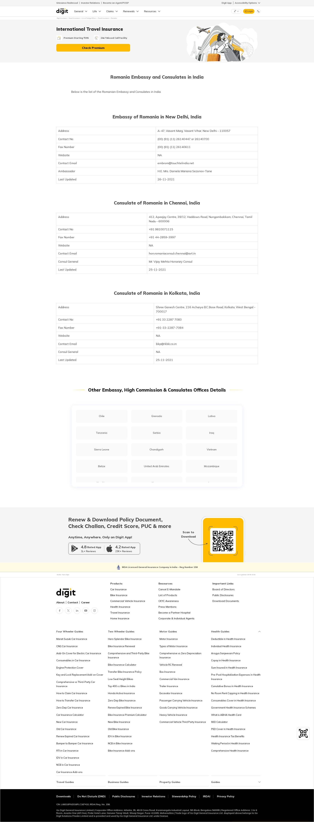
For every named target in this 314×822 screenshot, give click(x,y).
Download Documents (225, 601)
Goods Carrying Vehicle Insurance (179, 707)
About (60, 602)
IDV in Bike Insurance (120, 736)
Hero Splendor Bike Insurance (125, 638)
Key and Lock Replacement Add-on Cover (79, 674)
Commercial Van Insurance (174, 679)
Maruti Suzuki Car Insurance (71, 638)
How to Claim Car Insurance (71, 693)
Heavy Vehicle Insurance (173, 714)
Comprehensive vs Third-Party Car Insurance (75, 684)
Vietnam (212, 449)
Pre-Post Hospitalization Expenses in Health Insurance (236, 676)
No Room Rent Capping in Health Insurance (235, 693)
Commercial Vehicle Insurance (127, 601)
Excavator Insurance (171, 693)
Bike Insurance (118, 595)
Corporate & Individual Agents (176, 618)
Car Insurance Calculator (70, 714)
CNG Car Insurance (67, 646)
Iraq (211, 432)
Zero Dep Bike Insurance (122, 700)
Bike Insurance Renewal (121, 646)
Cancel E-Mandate (169, 589)
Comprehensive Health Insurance (230, 750)
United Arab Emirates (156, 466)
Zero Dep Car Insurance (69, 707)
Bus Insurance (167, 671)
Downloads (63, 796)
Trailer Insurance (169, 686)
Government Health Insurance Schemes (233, 707)
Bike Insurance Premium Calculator (127, 714)
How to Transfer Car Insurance (73, 700)
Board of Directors (223, 589)
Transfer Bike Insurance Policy (125, 671)
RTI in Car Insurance (67, 750)
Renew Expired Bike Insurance (125, 707)
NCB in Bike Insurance (120, 743)
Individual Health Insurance (226, 646)
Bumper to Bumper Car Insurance (74, 743)
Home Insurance (119, 618)
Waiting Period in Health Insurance (230, 743)
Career (85, 602)
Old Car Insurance (66, 729)
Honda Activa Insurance (121, 693)
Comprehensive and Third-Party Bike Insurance (128, 655)
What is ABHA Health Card (226, 714)
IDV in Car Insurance (67, 757)
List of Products (167, 595)
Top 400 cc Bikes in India (121, 686)
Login (250, 11)
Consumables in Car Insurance (73, 660)
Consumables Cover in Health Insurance (233, 700)
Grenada (156, 416)
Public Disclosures (223, 595)
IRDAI (206, 796)
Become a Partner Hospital (174, 612)
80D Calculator (219, 721)
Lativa (211, 416)
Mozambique (211, 466)
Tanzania (101, 432)
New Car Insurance (67, 721)
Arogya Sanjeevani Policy (225, 653)
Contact (73, 602)
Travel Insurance (120, 612)
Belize (101, 466)
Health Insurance (120, 606)
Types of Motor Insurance (174, 646)
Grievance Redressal (67, 2)
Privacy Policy (225, 796)
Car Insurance (118, 589)
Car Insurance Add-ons (69, 772)
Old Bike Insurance (118, 729)
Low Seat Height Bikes (120, 679)
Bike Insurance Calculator (122, 664)
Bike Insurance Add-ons (121, 750)
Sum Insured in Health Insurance (229, 667)
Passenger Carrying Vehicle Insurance (181, 700)
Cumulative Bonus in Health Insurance (232, 686)
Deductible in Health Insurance (228, 638)
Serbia (156, 432)
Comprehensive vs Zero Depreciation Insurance (180, 655)
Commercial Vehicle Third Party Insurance (183, 721)
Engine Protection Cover (69, 667)
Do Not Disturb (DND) (91, 796)
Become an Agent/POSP (116, 2)
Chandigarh (157, 449)
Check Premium (93, 48)
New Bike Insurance (119, 721)
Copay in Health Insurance (226, 660)
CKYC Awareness (168, 601)
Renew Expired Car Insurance (72, 736)
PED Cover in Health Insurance (228, 729)
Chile (101, 416)
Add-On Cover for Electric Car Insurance (78, 653)
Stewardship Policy (184, 796)
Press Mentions (167, 606)
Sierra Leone (101, 449)
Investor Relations (90, 2)
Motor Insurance (169, 638)
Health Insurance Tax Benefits (227, 736)
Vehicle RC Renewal (171, 664)
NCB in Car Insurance (68, 764)
